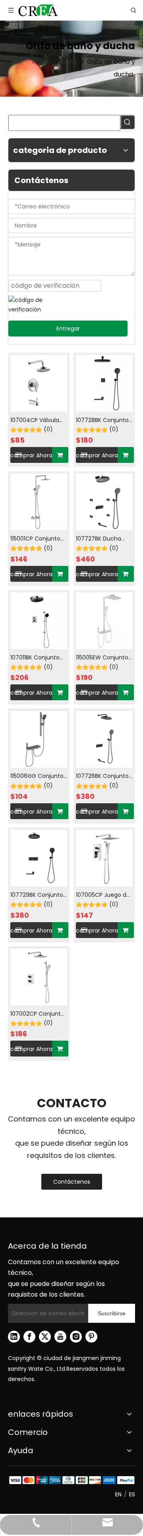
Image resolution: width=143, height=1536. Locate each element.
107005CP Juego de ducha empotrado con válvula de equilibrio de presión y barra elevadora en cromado (103, 895)
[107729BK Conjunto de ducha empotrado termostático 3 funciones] (38, 858)
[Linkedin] (14, 1337)
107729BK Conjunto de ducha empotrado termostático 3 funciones (36, 895)
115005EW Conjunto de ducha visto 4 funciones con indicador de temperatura (102, 658)
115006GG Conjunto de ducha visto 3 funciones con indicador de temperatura (37, 776)
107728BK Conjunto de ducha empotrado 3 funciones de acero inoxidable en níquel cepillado (103, 420)
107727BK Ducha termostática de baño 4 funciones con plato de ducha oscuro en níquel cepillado (103, 539)
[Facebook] (29, 1337)
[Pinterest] (91, 1337)
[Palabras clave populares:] (127, 122)
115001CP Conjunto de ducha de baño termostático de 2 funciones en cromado (36, 539)
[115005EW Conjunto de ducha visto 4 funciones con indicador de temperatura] (104, 620)
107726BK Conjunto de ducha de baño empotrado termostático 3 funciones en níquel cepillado (103, 776)
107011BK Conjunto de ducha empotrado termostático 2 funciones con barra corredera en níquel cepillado (38, 658)
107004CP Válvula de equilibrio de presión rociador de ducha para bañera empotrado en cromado (37, 420)
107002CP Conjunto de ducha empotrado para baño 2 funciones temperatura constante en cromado (37, 1014)
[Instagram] (76, 1337)
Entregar (68, 328)
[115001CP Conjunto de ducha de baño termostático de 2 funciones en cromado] (38, 502)
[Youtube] (60, 1337)
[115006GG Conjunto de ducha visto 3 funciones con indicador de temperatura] (38, 739)
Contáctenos (71, 1182)
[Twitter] (45, 1337)
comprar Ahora (31, 455)
